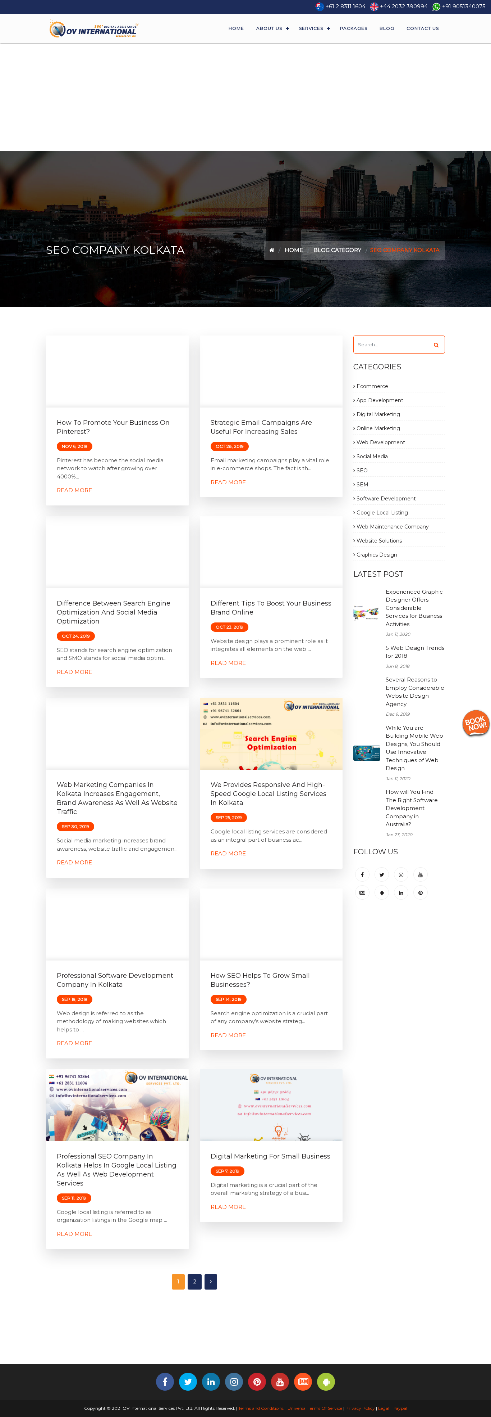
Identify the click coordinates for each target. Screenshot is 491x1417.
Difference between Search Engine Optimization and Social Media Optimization (113, 612)
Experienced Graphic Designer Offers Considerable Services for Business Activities (414, 607)
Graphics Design (376, 555)
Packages (353, 28)
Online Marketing (377, 428)
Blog (387, 28)
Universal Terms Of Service (315, 1408)
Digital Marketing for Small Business (270, 1156)
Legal (383, 1408)
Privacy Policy (360, 1408)
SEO (361, 470)
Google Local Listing (381, 512)
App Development (379, 400)
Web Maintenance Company (392, 526)
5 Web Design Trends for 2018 (415, 652)
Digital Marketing (377, 414)
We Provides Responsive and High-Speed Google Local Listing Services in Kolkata (268, 794)
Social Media (371, 456)
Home (236, 28)
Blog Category (337, 250)
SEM (361, 484)
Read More (74, 490)
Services (311, 28)
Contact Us (423, 28)
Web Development (380, 442)
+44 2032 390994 (404, 6)
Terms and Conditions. (260, 1408)
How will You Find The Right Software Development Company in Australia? (412, 808)
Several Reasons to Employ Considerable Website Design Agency (415, 691)
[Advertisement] (245, 96)
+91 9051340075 (464, 6)
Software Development (385, 498)
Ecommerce (371, 386)
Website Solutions (378, 540)
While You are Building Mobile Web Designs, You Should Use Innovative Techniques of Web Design (414, 748)
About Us (269, 28)
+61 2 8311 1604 (346, 6)
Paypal (400, 1408)
